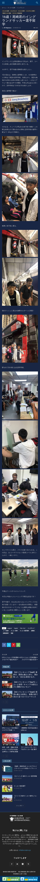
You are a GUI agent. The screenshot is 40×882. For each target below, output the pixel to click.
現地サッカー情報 (7, 13)
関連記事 (6, 667)
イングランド (20, 8)
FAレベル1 (22, 628)
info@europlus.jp (25, 850)
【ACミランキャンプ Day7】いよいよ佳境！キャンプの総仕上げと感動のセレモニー (25, 684)
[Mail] (17, 864)
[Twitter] (9, 645)
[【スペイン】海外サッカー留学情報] (7, 778)
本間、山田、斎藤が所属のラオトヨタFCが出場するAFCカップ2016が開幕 (10, 749)
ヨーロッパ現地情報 (17, 13)
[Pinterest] (13, 645)
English (16, 628)
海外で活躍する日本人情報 (9, 744)
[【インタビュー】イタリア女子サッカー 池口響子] (29, 739)
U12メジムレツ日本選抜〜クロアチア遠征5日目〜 (29, 659)
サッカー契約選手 (19, 786)
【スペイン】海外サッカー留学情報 (25, 776)
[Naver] (23, 864)
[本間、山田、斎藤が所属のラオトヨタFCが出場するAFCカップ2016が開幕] (10, 739)
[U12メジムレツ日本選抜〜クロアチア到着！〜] (10, 720)
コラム (23, 744)
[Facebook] (4, 645)
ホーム (4, 8)
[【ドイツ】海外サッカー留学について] (7, 798)
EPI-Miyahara (7, 28)
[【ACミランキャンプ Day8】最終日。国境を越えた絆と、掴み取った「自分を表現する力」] (7, 674)
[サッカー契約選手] (7, 788)
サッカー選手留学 (24, 630)
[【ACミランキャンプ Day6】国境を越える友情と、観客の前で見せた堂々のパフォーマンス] (7, 694)
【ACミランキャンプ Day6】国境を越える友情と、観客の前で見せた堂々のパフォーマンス (25, 694)
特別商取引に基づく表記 (20, 874)
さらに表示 (19, 805)
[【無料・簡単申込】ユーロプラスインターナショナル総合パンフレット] (7, 768)
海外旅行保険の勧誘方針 (9, 872)
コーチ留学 (6, 630)
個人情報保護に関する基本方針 (27, 872)
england (9, 628)
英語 (12, 633)
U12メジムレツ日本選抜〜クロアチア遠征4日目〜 (11, 659)
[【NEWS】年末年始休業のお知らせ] (29, 720)
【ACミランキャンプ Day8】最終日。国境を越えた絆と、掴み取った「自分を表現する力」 (25, 674)
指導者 (33, 630)
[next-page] (6, 702)
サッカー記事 (11, 8)
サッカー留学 (21, 11)
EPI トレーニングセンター (9, 725)
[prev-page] (3, 702)
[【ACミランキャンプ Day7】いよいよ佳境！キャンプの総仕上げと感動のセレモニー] (7, 684)
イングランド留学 (30, 11)
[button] (3, 3)
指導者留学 (6, 633)
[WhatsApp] (18, 645)
